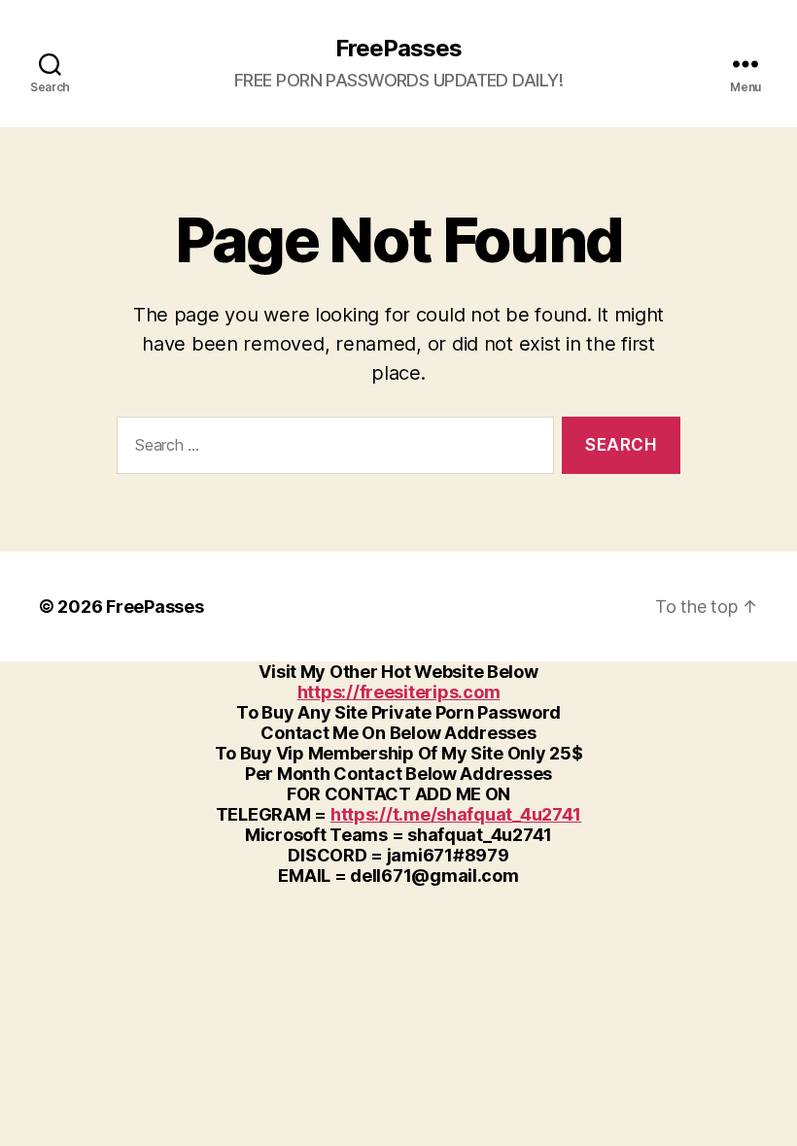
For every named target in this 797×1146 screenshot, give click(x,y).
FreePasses (398, 48)
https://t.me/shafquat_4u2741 (455, 814)
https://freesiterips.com (399, 692)
